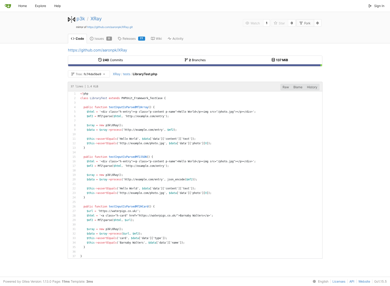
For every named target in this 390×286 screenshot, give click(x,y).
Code (80, 38)
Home (22, 6)
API (351, 281)
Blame (297, 87)
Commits (113, 60)
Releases (133, 38)
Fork (307, 23)
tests (126, 74)
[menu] (319, 281)
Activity (177, 38)
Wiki (159, 38)
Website (364, 281)
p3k (81, 18)
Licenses (338, 281)
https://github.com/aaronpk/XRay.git (110, 27)
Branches (197, 60)
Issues (102, 38)
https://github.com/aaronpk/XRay (97, 50)
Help (57, 6)
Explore (40, 6)
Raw (286, 87)
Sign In (379, 6)
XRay (96, 18)
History (312, 87)
